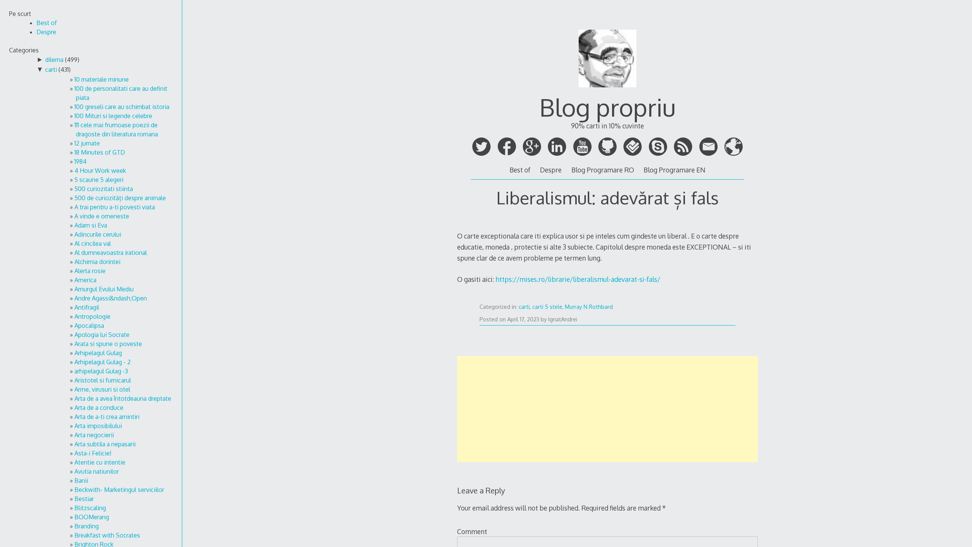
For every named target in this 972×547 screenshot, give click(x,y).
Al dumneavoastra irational (110, 252)
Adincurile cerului (97, 234)
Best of (520, 170)
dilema (54, 59)
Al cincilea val (92, 243)
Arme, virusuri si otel (102, 389)
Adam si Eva (90, 225)
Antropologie (92, 316)
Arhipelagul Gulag (98, 353)
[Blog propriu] (607, 90)
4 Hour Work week (100, 170)
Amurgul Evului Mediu (104, 289)
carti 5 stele (547, 307)
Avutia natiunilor (96, 471)
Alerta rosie (90, 271)
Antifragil (86, 307)
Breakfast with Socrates (107, 535)
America (85, 280)
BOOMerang (91, 517)
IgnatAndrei (562, 319)
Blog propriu (607, 107)
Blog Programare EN (674, 170)
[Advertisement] (607, 409)
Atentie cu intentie (99, 462)
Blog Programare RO (602, 170)
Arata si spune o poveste (108, 344)
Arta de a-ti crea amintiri (106, 417)
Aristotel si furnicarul (102, 380)
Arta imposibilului (98, 426)
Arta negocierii (94, 435)
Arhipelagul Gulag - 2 (102, 362)
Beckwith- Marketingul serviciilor (119, 489)
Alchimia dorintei (97, 262)
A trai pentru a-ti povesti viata (114, 207)
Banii (81, 480)
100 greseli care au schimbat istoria (121, 107)
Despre (551, 170)
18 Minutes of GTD (99, 152)
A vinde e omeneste (101, 216)
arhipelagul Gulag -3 (101, 371)
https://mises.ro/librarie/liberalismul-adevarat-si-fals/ (577, 279)
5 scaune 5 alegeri (98, 179)
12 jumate (87, 143)
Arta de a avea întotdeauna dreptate (122, 398)
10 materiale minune (101, 79)
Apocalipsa (89, 325)
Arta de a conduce (98, 407)
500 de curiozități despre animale (120, 198)
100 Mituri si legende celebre (113, 116)
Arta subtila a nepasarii (105, 444)
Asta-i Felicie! (92, 453)
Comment (472, 531)
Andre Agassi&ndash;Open (110, 298)
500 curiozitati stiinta (103, 189)
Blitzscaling (90, 508)
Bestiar (84, 499)
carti (524, 307)
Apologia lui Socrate (101, 334)
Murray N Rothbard (589, 307)
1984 (80, 161)
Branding (86, 526)
